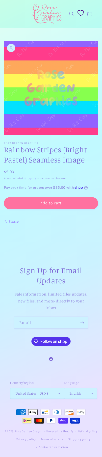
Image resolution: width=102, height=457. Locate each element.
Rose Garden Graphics (30, 431)
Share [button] (14, 221)
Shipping (30, 178)
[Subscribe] (82, 323)
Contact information (53, 447)
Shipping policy (79, 439)
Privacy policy (26, 439)
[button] (10, 14)
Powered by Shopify (59, 431)
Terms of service (52, 439)
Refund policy (88, 431)
